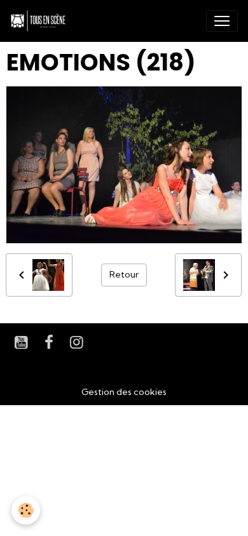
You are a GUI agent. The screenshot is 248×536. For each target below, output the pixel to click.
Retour (124, 274)
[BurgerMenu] (222, 21)
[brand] (40, 21)
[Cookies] (25, 510)
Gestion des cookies (124, 392)
